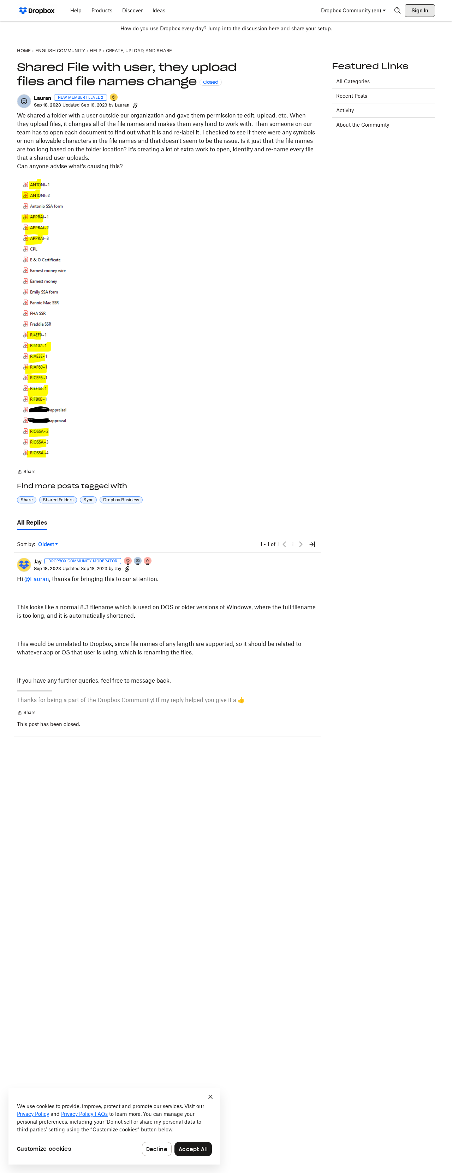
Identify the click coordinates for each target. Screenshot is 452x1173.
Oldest (46, 544)
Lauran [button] (42, 98)
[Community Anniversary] (114, 98)
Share (26, 472)
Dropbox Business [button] (121, 499)
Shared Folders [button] (58, 499)
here (274, 28)
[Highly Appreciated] (148, 561)
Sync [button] (88, 499)
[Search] (397, 10)
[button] (24, 101)
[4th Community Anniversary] (128, 561)
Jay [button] (38, 561)
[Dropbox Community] (37, 11)
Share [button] (26, 499)
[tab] (32, 522)
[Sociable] (138, 561)
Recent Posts (351, 96)
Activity (345, 110)
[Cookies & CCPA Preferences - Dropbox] (114, 1126)
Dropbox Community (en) (351, 10)
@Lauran (36, 578)
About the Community (362, 125)
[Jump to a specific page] (312, 544)
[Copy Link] (135, 105)
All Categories (353, 81)
